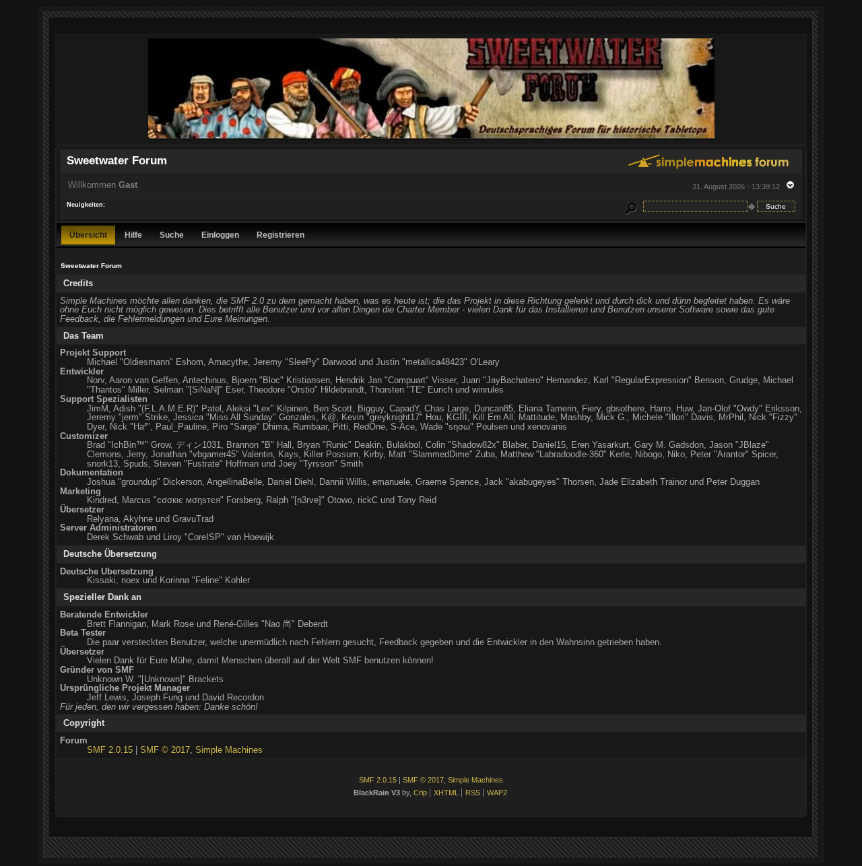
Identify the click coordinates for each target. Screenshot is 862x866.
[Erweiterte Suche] (631, 206)
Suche (172, 234)
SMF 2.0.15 (110, 750)
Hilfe (133, 234)
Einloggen (220, 234)
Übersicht (88, 234)
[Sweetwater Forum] (431, 138)
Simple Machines (229, 750)
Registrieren (280, 234)
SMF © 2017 (165, 750)
